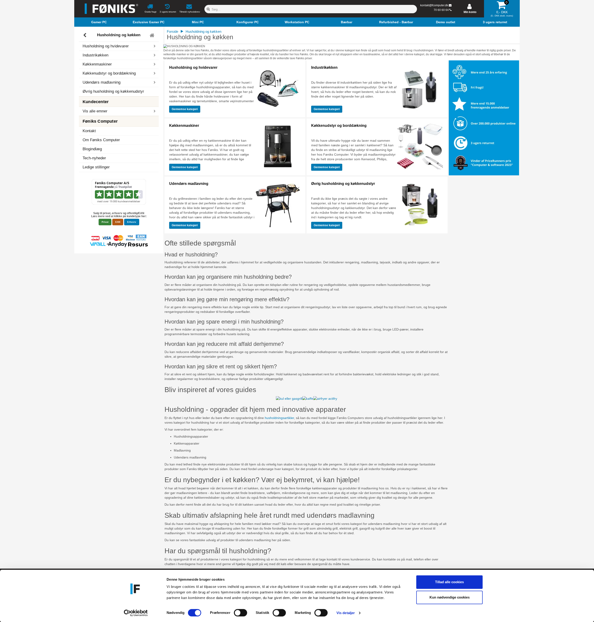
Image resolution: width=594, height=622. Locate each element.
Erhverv (131, 222)
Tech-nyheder (94, 158)
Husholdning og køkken (118, 35)
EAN (117, 222)
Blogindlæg (92, 149)
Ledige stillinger (96, 167)
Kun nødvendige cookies (449, 597)
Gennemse (185, 109)
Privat (105, 222)
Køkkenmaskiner (184, 126)
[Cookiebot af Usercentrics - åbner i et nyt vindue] (136, 612)
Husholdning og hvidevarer (193, 67)
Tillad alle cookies (449, 582)
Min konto (470, 12)
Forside (172, 31)
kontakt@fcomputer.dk (434, 5)
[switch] (240, 612)
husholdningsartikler (279, 418)
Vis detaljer (345, 613)
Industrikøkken (324, 67)
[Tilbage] (85, 35)
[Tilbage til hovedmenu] (152, 35)
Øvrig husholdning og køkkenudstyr (113, 91)
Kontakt (89, 131)
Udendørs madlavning (188, 184)
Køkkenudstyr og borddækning (339, 126)
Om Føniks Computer (101, 140)
